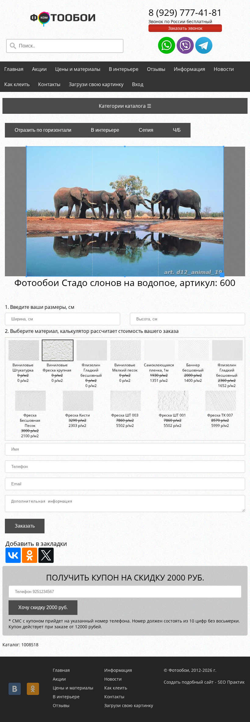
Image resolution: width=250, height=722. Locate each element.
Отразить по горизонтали (43, 130)
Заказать (25, 525)
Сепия (146, 130)
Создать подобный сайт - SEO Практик (204, 682)
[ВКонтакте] (13, 555)
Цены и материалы (77, 69)
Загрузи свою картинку (96, 84)
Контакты (49, 84)
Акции (39, 69)
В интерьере (123, 69)
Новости (224, 69)
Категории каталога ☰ (125, 106)
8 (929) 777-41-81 (185, 12)
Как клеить (17, 84)
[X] (46, 555)
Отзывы (156, 69)
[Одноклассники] (29, 555)
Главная (13, 69)
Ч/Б (177, 130)
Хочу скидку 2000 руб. (43, 607)
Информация (189, 69)
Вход (137, 84)
